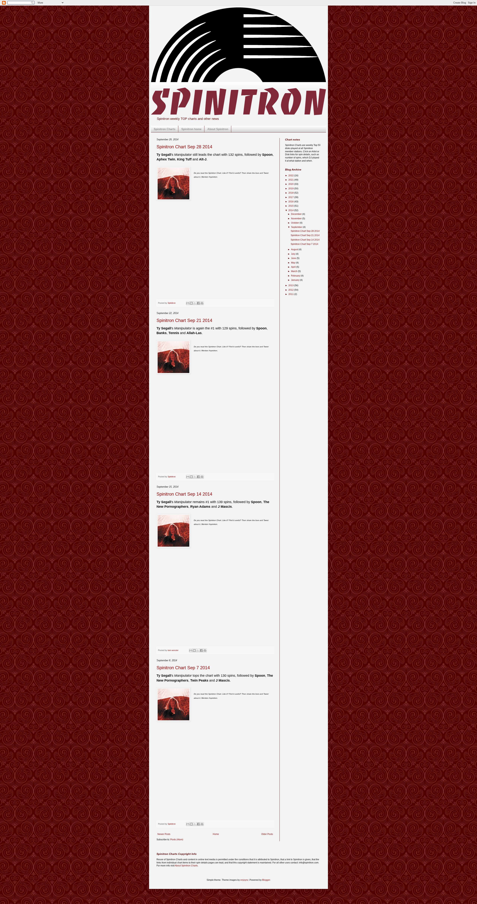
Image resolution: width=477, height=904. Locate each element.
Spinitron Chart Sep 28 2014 (184, 146)
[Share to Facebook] (198, 303)
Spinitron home (191, 129)
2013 (291, 285)
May (293, 262)
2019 (291, 188)
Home (216, 834)
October (295, 223)
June (294, 258)
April (293, 267)
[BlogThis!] (191, 303)
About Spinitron (217, 129)
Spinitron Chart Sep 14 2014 (184, 494)
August (295, 249)
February (296, 275)
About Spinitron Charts (186, 865)
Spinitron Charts (164, 129)
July (293, 254)
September (297, 227)
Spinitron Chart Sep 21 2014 (184, 320)
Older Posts (267, 834)
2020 (291, 184)
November (296, 218)
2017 (291, 197)
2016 (291, 201)
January (295, 280)
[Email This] (188, 303)
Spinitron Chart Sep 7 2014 (183, 667)
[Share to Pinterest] (202, 303)
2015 (291, 206)
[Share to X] (195, 303)
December (296, 214)
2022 (291, 175)
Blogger (266, 880)
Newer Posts (163, 834)
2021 (291, 179)
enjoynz (244, 880)
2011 (291, 294)
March (294, 271)
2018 (291, 193)
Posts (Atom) (176, 839)
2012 (291, 290)
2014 (291, 210)
